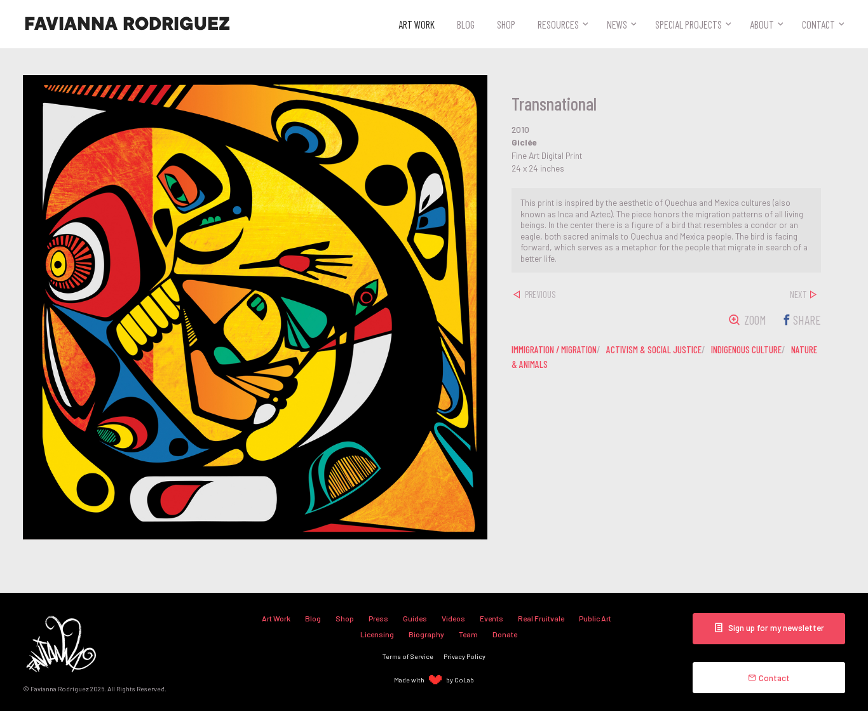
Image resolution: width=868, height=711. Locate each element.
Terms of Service (408, 656)
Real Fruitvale (541, 618)
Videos (453, 618)
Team (468, 634)
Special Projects (688, 24)
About (762, 24)
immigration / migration (554, 349)
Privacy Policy (464, 656)
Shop (506, 24)
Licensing (377, 634)
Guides (415, 618)
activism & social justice (654, 349)
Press (378, 618)
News (617, 24)
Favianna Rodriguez (127, 24)
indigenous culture (746, 349)
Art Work (416, 24)
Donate (504, 634)
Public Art (595, 618)
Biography (426, 634)
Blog (466, 24)
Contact (818, 24)
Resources (558, 24)
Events (491, 618)
